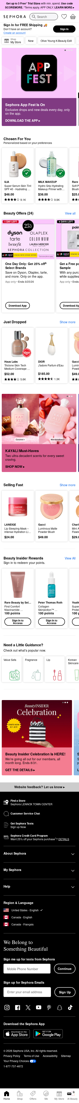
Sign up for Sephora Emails (24, 983)
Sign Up (65, 992)
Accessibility (50, 1056)
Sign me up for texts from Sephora (29, 959)
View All (70, 558)
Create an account (14, 33)
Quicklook (11, 164)
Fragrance (31, 660)
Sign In (64, 29)
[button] (18, 598)
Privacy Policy (12, 1056)
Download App (18, 306)
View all (70, 213)
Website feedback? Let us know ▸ (39, 787)
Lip (48, 660)
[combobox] (43, 16)
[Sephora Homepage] (14, 17)
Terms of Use (31, 1056)
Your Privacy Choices (16, 1061)
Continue (65, 968)
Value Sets (10, 660)
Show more (67, 322)
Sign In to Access (17, 621)
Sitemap (66, 1056)
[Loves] (64, 17)
